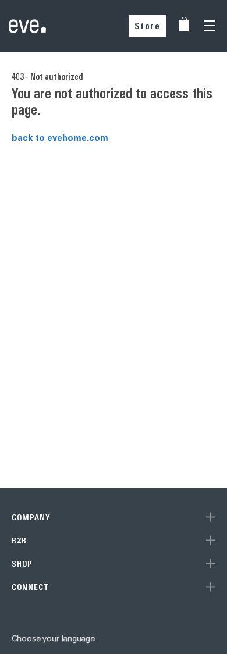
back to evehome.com (60, 137)
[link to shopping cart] (184, 24)
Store (147, 25)
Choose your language (53, 638)
